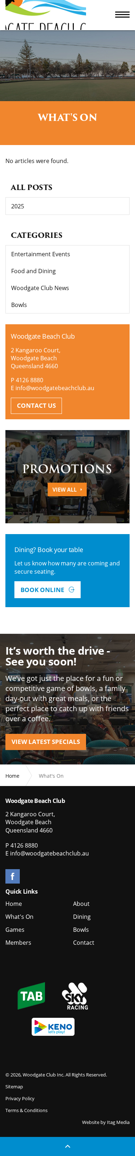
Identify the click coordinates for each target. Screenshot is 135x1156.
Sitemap (14, 1086)
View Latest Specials (46, 741)
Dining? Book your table (48, 549)
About (81, 904)
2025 (17, 206)
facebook (12, 876)
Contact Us (36, 405)
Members (18, 943)
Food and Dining (33, 271)
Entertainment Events (40, 254)
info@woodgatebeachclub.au (54, 388)
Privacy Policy (20, 1098)
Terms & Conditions (26, 1110)
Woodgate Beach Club (45, 15)
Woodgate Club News (40, 288)
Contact (83, 943)
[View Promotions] (67, 476)
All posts (32, 187)
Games (14, 930)
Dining (82, 917)
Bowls (19, 305)
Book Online (43, 590)
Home (13, 904)
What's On (19, 917)
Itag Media (118, 1122)
